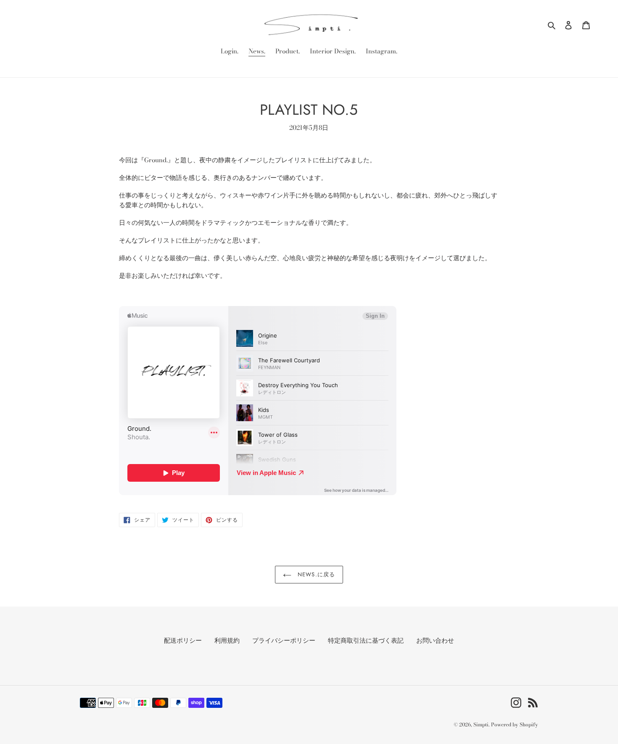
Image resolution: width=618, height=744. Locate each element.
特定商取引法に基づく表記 (366, 640)
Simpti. (481, 724)
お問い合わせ (435, 640)
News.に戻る (315, 574)
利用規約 (227, 640)
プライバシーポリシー (283, 640)
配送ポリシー (183, 640)
